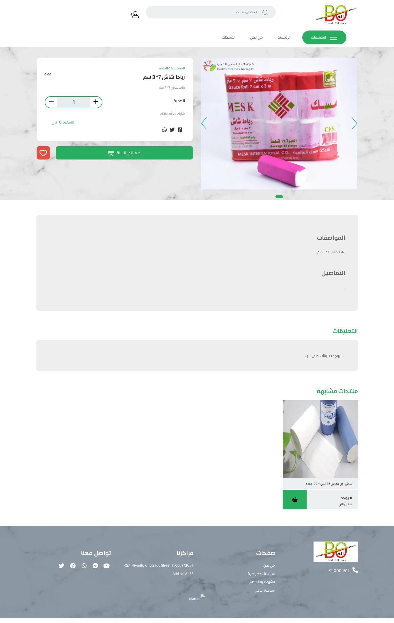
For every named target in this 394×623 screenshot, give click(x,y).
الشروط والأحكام (262, 581)
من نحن (256, 37)
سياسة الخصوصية (261, 573)
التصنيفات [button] (319, 37)
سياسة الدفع (265, 590)
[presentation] (353, 123)
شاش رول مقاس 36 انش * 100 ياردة (329, 483)
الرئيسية (283, 37)
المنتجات (228, 37)
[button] (279, 196)
